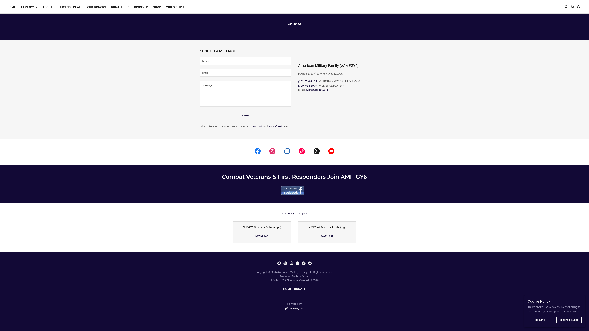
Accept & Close (569, 320)
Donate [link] (300, 289)
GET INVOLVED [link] (138, 7)
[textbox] (245, 61)
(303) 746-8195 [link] (307, 81)
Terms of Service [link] (276, 126)
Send (245, 115)
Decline (540, 320)
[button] (29, 7)
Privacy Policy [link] (257, 126)
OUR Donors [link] (96, 7)
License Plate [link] (71, 7)
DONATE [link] (117, 7)
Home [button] (287, 289)
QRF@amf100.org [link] (317, 89)
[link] (572, 7)
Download (261, 236)
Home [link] (11, 7)
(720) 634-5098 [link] (307, 85)
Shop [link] (157, 7)
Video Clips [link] (175, 7)
